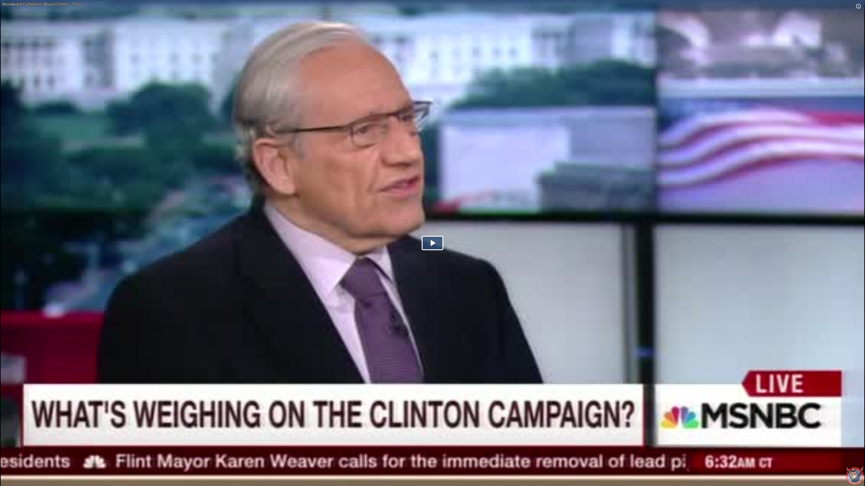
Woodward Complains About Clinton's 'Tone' (42, 4)
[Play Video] (432, 243)
